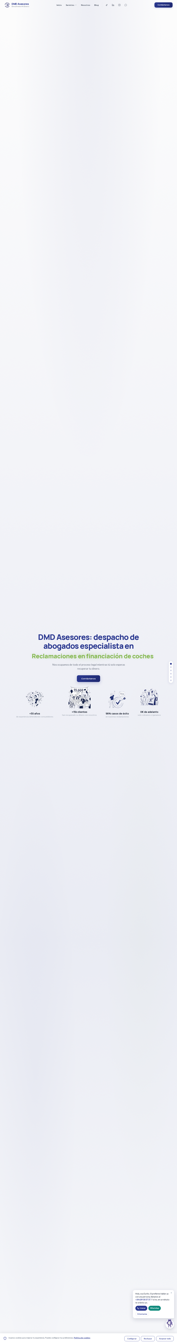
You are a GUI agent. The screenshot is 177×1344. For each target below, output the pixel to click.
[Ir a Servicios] (171, 667)
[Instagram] (119, 5)
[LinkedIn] (113, 5)
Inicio (59, 5)
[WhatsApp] (126, 5)
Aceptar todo (165, 1339)
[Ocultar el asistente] (166, 1320)
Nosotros (85, 5)
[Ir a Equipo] (171, 677)
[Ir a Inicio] (171, 664)
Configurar (132, 1339)
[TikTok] (107, 5)
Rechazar (148, 1339)
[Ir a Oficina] (171, 680)
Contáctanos (164, 5)
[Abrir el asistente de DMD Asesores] (169, 1324)
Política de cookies (82, 1338)
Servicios (70, 5)
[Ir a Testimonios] (171, 670)
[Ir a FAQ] (171, 673)
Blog (96, 5)
